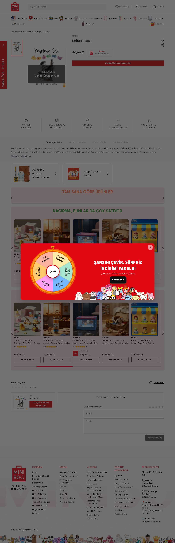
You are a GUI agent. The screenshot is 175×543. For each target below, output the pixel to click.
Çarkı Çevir (118, 280)
